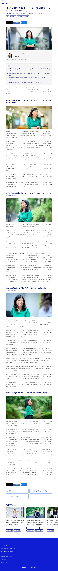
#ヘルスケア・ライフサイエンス (41, 13)
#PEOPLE (9, 13)
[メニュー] (56, 3)
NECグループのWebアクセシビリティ (9, 554)
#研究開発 (31, 13)
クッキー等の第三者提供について (8, 548)
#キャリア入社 (24, 13)
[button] (6, 512)
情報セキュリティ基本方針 (6, 556)
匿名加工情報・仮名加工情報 (7, 551)
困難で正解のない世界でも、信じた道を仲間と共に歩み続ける (25, 82)
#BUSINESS (15, 13)
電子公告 (3, 542)
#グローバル (12, 16)
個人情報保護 (4, 545)
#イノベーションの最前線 (23, 16)
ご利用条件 (3, 559)
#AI (7, 16)
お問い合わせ (4, 562)
